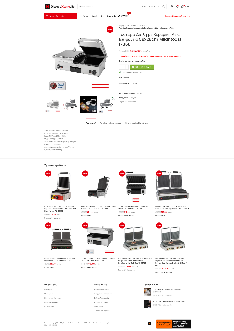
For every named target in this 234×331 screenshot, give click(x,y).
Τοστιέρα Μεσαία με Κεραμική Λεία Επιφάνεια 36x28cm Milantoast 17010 (98, 259)
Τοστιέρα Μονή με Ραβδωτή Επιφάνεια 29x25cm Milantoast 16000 (133, 207)
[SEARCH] (163, 6)
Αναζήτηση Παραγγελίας (103, 294)
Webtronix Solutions (99, 323)
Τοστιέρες (142, 25)
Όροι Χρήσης (49, 294)
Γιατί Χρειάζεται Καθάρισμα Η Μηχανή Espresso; (167, 290)
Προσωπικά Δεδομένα (52, 298)
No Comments (167, 295)
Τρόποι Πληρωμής (101, 302)
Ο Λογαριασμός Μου (102, 311)
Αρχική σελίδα (124, 25)
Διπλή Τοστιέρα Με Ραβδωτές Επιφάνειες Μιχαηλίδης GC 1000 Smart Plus (60, 259)
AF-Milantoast (131, 83)
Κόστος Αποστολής (101, 289)
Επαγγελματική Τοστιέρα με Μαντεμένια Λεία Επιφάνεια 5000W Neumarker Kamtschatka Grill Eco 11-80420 (135, 260)
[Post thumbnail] (147, 292)
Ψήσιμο (134, 25)
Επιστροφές (98, 306)
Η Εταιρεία (48, 289)
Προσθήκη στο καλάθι (141, 67)
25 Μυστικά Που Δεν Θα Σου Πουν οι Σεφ (169, 301)
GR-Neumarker (55, 218)
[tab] (91, 122)
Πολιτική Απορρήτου (52, 302)
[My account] (172, 6)
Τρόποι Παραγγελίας (102, 298)
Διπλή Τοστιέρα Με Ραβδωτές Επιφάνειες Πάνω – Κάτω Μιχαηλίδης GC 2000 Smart (172, 207)
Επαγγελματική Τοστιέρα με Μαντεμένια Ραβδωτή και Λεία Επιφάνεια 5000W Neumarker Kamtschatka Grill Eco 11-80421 (171, 262)
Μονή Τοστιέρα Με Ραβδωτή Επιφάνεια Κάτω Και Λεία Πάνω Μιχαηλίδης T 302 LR (98, 207)
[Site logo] (59, 6)
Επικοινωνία (49, 306)
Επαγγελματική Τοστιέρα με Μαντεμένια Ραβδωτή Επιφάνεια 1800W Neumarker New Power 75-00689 (60, 208)
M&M (89, 215)
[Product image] (135, 187)
